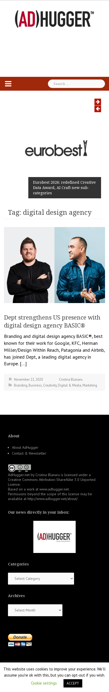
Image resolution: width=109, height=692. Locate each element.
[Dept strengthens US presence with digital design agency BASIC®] (54, 264)
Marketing (90, 385)
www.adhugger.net (54, 489)
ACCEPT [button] (73, 683)
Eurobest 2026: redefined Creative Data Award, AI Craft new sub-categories (64, 187)
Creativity (50, 385)
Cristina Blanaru (71, 379)
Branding (20, 385)
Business (35, 385)
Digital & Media (69, 385)
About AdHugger (25, 447)
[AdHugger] (54, 18)
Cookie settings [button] (44, 683)
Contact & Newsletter (29, 453)
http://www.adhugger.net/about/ (53, 498)
